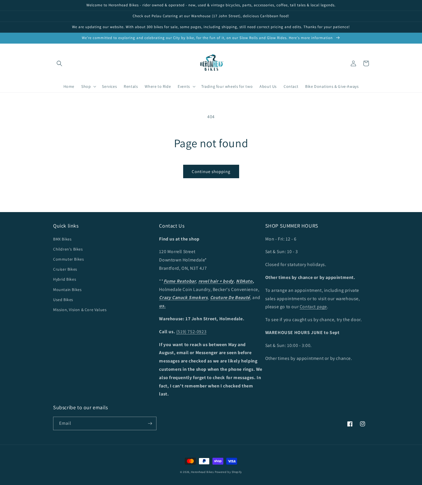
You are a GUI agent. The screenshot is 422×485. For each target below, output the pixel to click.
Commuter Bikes (68, 259)
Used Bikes (63, 299)
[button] (59, 63)
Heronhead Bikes (202, 472)
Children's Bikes (68, 249)
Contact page (313, 307)
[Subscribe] (150, 423)
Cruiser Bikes (65, 269)
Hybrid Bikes (64, 279)
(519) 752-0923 (191, 332)
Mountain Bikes (67, 289)
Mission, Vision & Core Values (80, 309)
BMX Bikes (62, 239)
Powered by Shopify (228, 472)
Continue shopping (211, 171)
